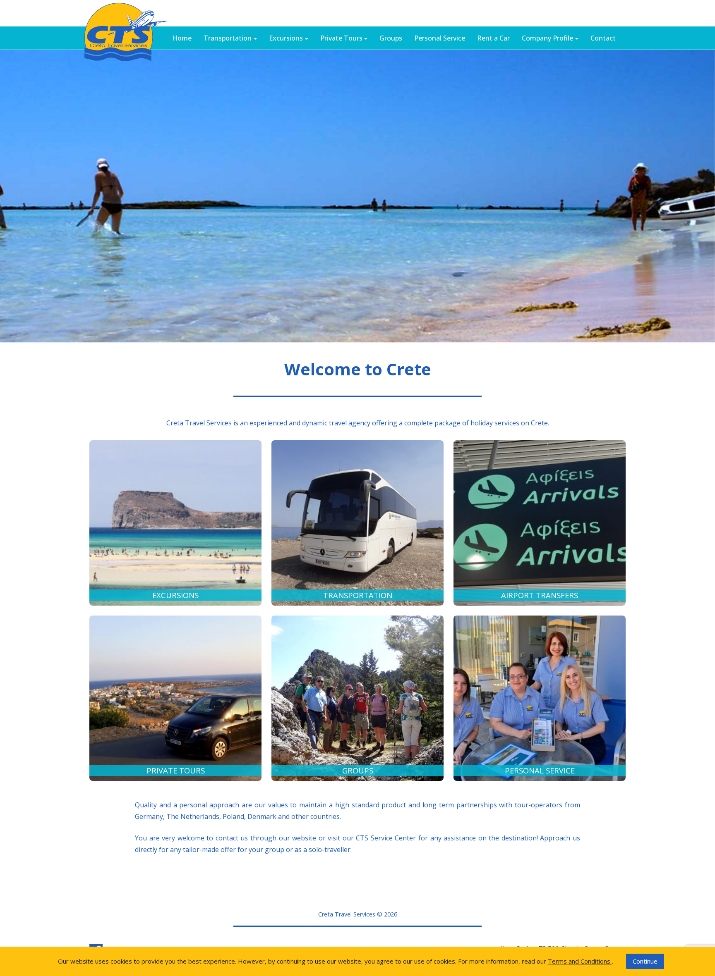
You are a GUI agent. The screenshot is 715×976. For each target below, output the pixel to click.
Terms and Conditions (580, 961)
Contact (603, 38)
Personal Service (439, 38)
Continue (645, 961)
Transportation (228, 38)
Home (182, 38)
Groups (390, 38)
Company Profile (547, 38)
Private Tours (341, 38)
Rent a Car (493, 38)
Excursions (286, 38)
